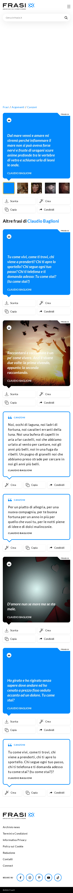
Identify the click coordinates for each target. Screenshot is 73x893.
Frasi (6, 107)
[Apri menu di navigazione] (69, 6)
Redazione (9, 852)
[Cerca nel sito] (66, 17)
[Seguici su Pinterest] (39, 877)
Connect (8, 865)
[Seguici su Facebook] (20, 877)
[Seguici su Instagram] (30, 877)
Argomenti (18, 107)
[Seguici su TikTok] (58, 877)
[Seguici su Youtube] (48, 877)
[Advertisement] (36, 60)
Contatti (8, 859)
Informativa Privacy (14, 839)
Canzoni (32, 107)
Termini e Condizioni (15, 833)
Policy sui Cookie (13, 846)
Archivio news (11, 827)
